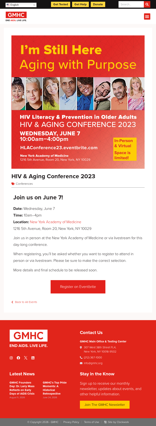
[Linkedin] (33, 358)
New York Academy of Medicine (55, 222)
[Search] (147, 4)
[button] (147, 16)
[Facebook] (18, 358)
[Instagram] (11, 358)
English (14, 4)
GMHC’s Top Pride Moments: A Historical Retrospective (55, 388)
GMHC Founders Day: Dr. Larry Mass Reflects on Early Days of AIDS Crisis (22, 388)
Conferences (24, 184)
